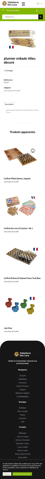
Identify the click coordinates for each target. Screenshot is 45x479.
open (33, 32)
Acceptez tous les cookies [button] (22, 474)
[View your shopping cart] (41, 10)
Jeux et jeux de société (12, 91)
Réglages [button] (7, 474)
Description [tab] (9, 104)
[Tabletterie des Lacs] (10, 3)
